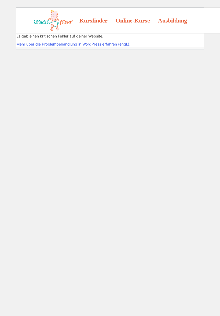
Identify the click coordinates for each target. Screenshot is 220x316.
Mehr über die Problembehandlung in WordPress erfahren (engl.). (73, 44)
